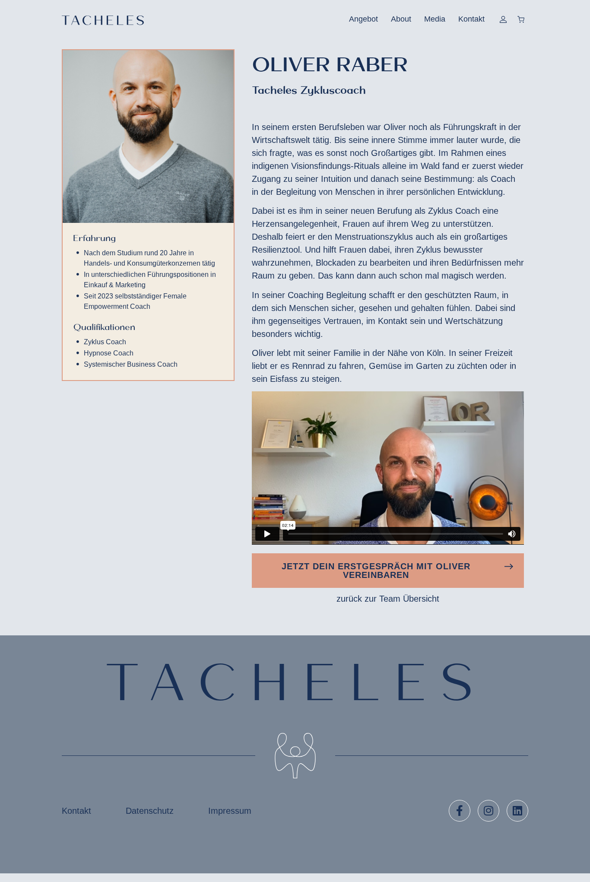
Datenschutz (150, 810)
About (401, 19)
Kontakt (471, 19)
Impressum (229, 810)
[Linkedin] (517, 811)
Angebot (363, 19)
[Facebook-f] (459, 811)
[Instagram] (488, 811)
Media (434, 19)
